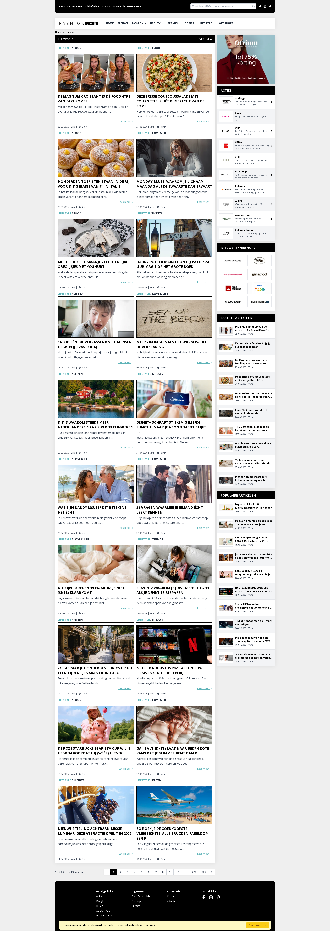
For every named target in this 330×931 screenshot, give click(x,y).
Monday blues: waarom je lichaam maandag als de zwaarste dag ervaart (174, 184)
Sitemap (136, 901)
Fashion (138, 23)
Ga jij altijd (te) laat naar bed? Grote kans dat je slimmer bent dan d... (172, 750)
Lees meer (124, 121)
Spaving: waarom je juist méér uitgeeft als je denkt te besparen (174, 590)
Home (110, 23)
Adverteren (173, 901)
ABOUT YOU (103, 910)
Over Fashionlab (141, 896)
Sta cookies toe (258, 925)
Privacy (136, 905)
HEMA (99, 905)
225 (204, 872)
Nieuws (123, 23)
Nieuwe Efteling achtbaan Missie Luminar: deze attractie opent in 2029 (94, 831)
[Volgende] (212, 872)
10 (177, 872)
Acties (189, 23)
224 (194, 872)
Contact (171, 896)
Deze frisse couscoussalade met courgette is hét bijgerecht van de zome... (170, 101)
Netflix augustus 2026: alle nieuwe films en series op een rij (170, 670)
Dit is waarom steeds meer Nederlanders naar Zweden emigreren (95, 424)
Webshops (226, 23)
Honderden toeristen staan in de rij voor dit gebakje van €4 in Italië (93, 184)
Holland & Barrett (106, 915)
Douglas (101, 901)
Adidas (100, 896)
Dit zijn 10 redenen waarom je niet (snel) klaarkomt (91, 590)
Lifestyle (205, 23)
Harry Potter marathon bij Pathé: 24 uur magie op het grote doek (172, 264)
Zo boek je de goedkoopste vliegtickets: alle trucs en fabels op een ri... (172, 833)
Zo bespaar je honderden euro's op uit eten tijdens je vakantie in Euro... (95, 670)
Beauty (155, 23)
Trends (172, 23)
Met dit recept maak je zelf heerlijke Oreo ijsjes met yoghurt (93, 264)
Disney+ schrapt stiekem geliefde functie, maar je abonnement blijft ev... (171, 427)
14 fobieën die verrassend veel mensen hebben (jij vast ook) (95, 344)
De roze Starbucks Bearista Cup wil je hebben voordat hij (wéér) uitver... (94, 750)
